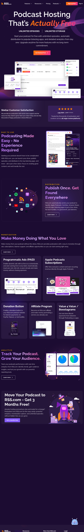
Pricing (48, 3)
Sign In (81, 3)
